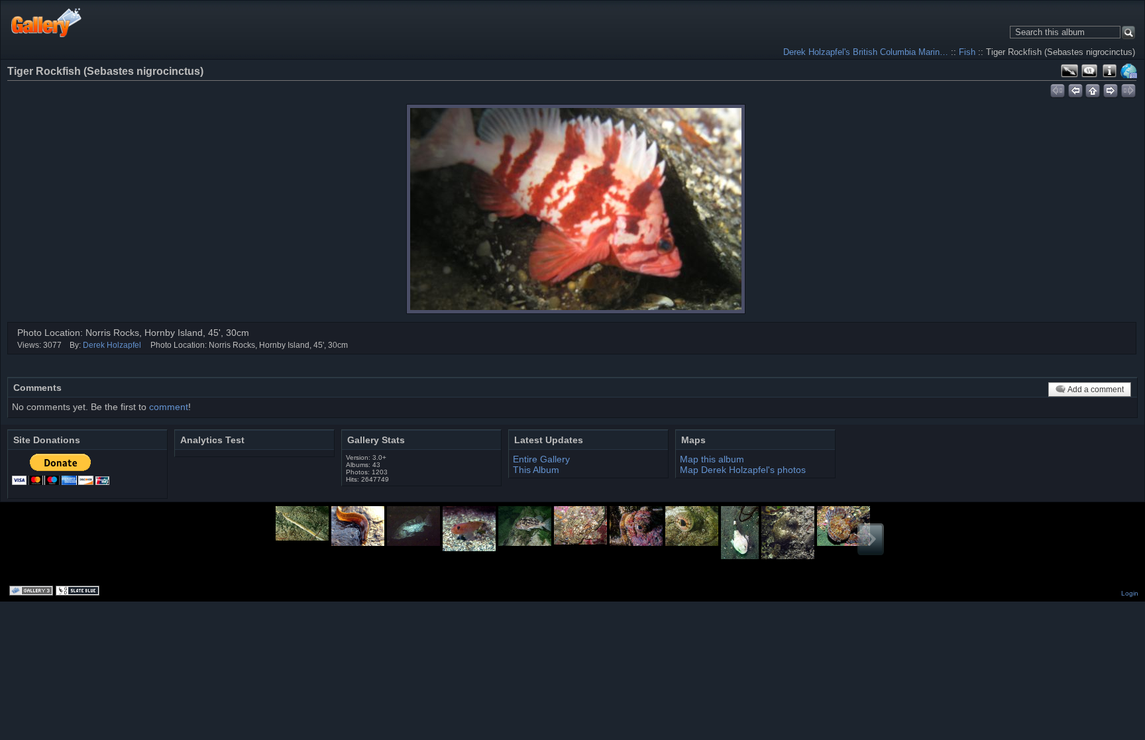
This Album (536, 469)
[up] (1093, 88)
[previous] (1075, 88)
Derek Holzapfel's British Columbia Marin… (865, 52)
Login (1129, 593)
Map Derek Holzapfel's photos (743, 469)
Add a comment (1095, 390)
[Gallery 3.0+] (32, 592)
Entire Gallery (541, 459)
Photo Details (1109, 71)
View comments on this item (1089, 71)
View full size (1069, 71)
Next (870, 539)
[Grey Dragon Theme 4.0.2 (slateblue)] (79, 592)
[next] (1110, 88)
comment (168, 406)
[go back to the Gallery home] (46, 22)
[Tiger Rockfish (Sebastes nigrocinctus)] (575, 209)
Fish (967, 52)
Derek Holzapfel (112, 345)
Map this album (1129, 71)
